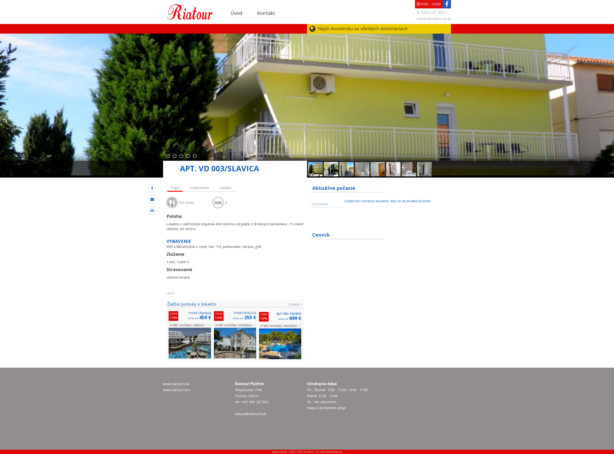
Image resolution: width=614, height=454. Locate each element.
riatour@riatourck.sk (434, 18)
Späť (171, 294)
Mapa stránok (279, 452)
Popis (175, 187)
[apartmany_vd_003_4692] (393, 164)
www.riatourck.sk (176, 384)
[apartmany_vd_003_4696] (362, 164)
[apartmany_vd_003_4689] (331, 164)
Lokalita (225, 187)
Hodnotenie (199, 187)
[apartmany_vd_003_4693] (409, 164)
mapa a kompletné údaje (326, 408)
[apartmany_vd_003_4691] (378, 164)
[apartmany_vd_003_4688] (315, 164)
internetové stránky (331, 452)
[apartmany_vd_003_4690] (346, 164)
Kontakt (266, 13)
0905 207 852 (433, 12)
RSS (292, 452)
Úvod (236, 13)
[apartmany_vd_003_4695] (424, 164)
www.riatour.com (176, 390)
